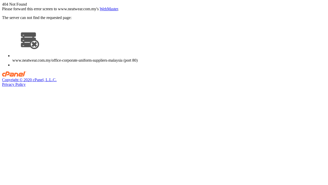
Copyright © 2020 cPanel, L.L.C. (29, 80)
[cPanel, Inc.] (14, 75)
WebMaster (109, 9)
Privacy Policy (14, 84)
